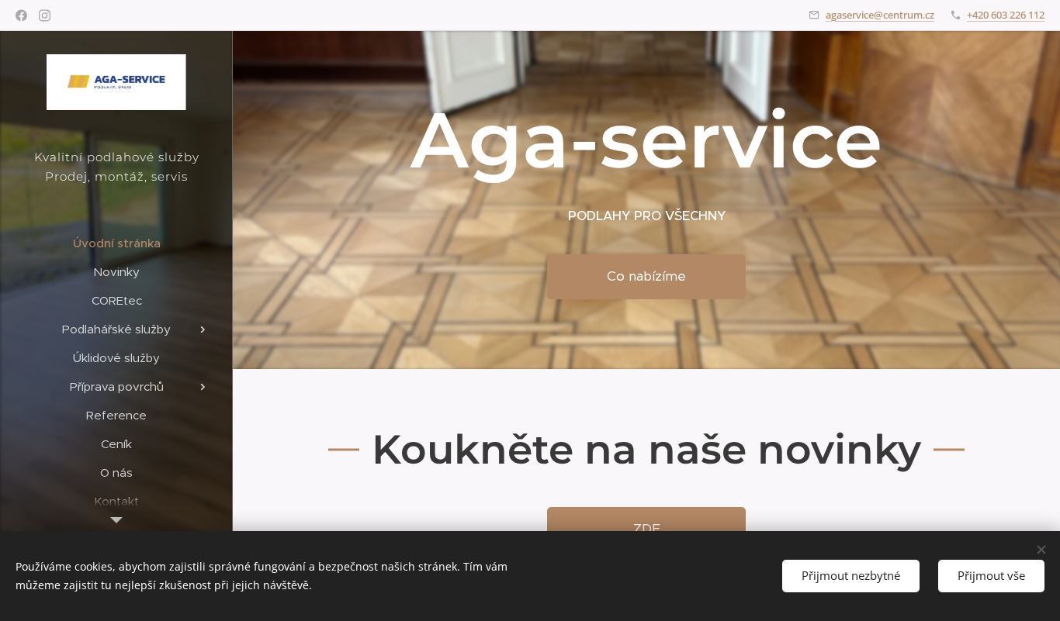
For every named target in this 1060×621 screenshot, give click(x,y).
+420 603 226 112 (1005, 15)
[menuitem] (116, 243)
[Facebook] (21, 15)
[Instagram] (44, 15)
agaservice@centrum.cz (880, 15)
